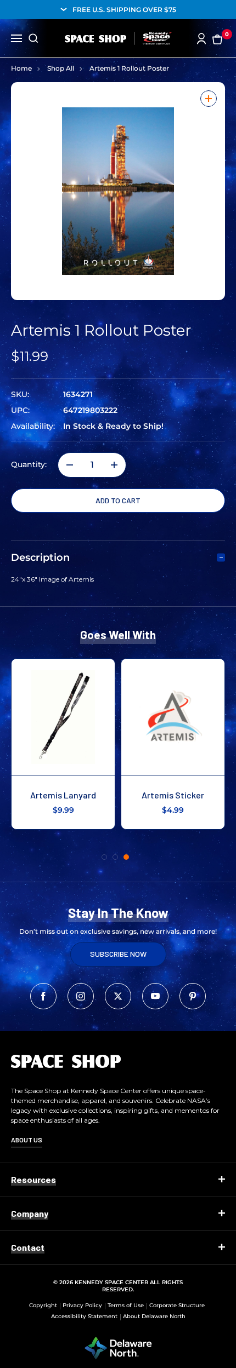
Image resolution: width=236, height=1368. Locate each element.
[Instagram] (81, 996)
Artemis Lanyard (63, 795)
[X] (118, 996)
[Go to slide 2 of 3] (115, 857)
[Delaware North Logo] (118, 1347)
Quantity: (29, 464)
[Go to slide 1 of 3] (104, 857)
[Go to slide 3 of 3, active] (126, 857)
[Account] (201, 38)
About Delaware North (154, 1316)
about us (26, 1139)
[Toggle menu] (16, 37)
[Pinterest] (192, 996)
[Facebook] (43, 996)
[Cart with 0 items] (217, 38)
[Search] (33, 38)
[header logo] (118, 38)
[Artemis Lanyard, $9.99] (63, 717)
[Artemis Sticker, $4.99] (172, 717)
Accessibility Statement (84, 1316)
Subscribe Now (118, 953)
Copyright (43, 1305)
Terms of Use (126, 1305)
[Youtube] (155, 996)
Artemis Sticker (173, 795)
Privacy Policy (82, 1305)
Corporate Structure (177, 1305)
